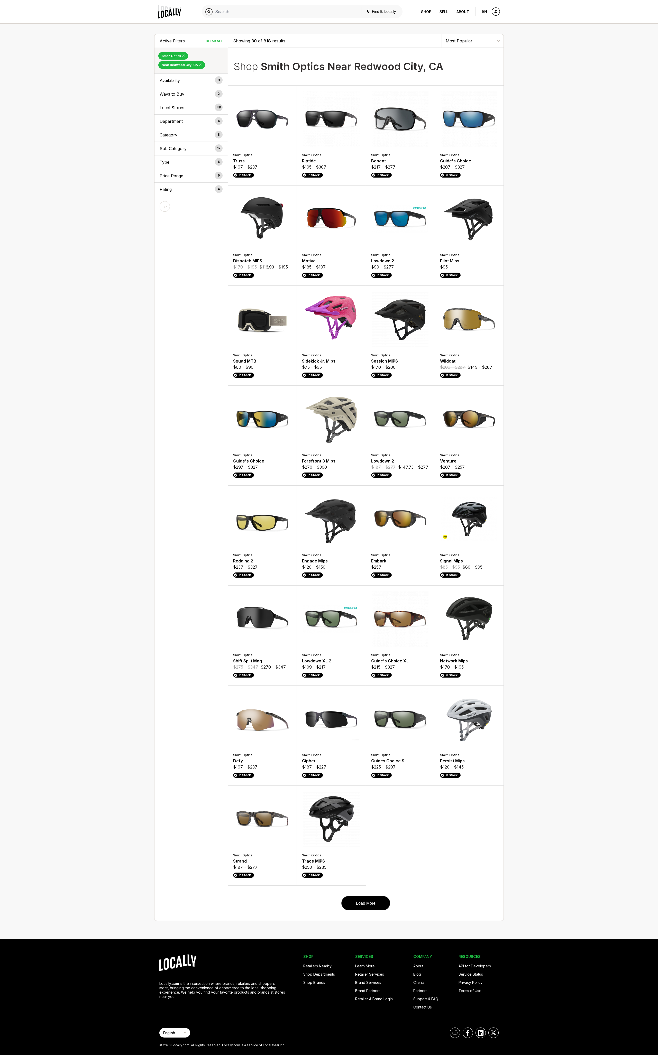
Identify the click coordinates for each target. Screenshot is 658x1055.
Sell (444, 12)
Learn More (365, 966)
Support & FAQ (425, 999)
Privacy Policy (470, 982)
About (462, 12)
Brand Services (368, 982)
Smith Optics (172, 56)
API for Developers (475, 966)
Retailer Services (369, 974)
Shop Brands (314, 982)
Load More (366, 903)
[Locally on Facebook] (468, 1033)
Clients (419, 982)
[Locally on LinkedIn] (481, 1033)
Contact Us (422, 1007)
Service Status (471, 974)
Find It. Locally (383, 11)
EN (484, 11)
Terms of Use (470, 990)
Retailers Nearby (317, 966)
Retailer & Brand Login (374, 999)
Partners (420, 990)
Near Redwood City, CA (180, 65)
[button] (191, 80)
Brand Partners (367, 990)
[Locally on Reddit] (455, 1033)
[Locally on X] (493, 1033)
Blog (417, 974)
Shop (426, 12)
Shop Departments (319, 974)
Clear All (214, 41)
